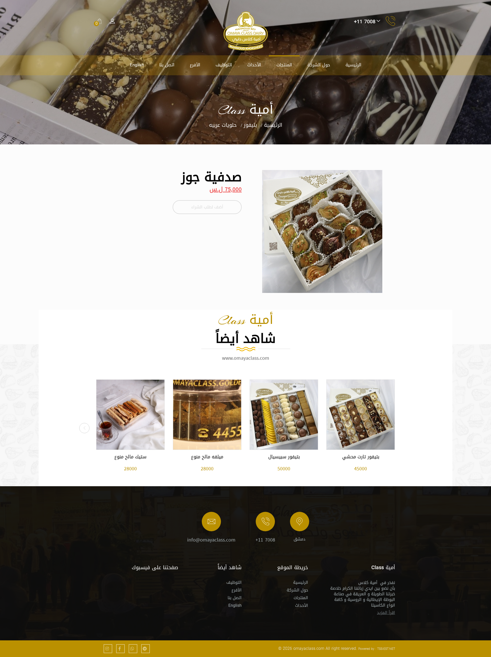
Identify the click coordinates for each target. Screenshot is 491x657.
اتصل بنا (166, 65)
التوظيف (224, 65)
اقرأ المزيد (386, 613)
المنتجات (284, 65)
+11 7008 (265, 539)
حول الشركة (318, 65)
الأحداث (254, 65)
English (137, 64)
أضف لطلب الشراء (207, 207)
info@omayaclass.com (211, 539)
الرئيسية (353, 65)
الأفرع (195, 65)
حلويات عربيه (223, 125)
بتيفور (250, 125)
